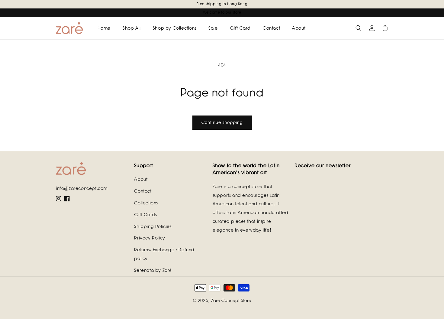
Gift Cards (145, 214)
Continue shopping (222, 122)
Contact (142, 191)
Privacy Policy (149, 238)
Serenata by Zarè (153, 270)
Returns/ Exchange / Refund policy (164, 254)
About (140, 179)
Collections (146, 202)
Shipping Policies (152, 226)
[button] (358, 28)
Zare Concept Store (231, 300)
